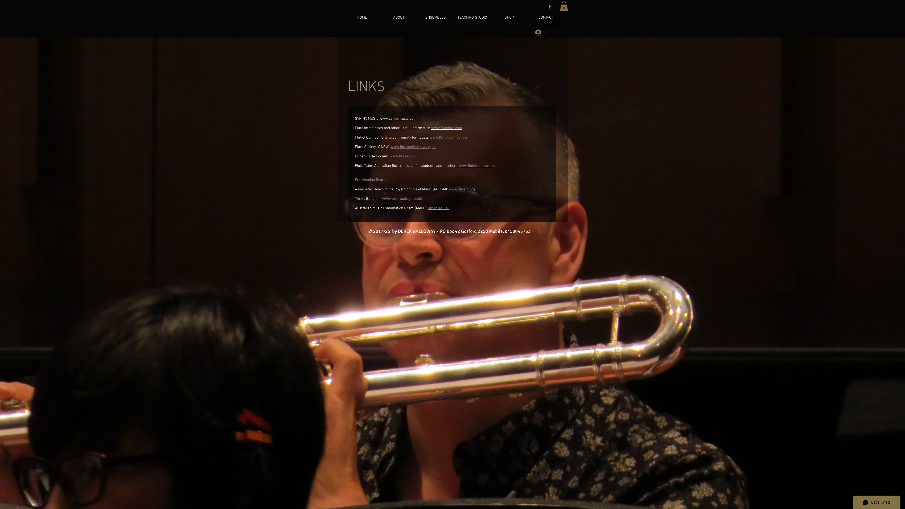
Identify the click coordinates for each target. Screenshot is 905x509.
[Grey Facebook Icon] (549, 6)
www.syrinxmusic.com (398, 118)
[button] (564, 6)
